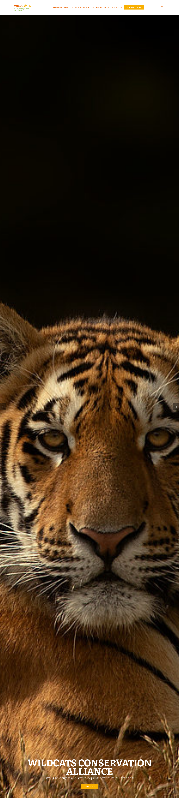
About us (89, 787)
